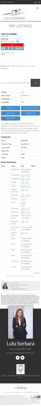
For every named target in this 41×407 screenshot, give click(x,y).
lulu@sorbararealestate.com (24, 353)
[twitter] (22, 358)
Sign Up (11, 2)
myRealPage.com (20, 388)
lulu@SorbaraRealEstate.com (18, 289)
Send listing (10, 113)
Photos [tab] (8, 53)
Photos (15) (10, 108)
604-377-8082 (15, 287)
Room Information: (8, 162)
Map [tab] (12, 53)
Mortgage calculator (30, 113)
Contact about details (30, 108)
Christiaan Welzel (14, 392)
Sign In (3, 2)
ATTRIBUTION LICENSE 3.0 (31, 392)
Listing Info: (6, 137)
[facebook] (18, 358)
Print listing (10, 118)
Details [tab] (3, 53)
